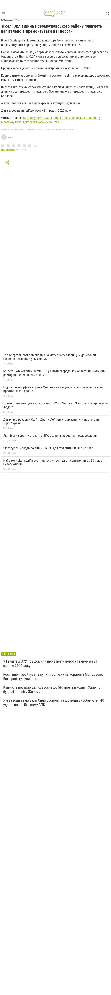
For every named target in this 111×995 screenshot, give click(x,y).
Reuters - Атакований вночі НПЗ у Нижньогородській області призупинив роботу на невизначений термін (54, 373)
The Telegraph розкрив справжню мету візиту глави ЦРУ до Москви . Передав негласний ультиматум (50, 357)
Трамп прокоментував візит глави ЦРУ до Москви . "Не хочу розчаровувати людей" (55, 405)
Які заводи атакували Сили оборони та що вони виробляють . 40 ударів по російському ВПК (53, 702)
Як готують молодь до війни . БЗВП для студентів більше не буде (48, 448)
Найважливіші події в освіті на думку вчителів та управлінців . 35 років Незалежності (52, 462)
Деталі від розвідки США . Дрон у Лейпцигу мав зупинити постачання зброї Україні (51, 421)
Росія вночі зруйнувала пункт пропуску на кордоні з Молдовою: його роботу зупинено (53, 676)
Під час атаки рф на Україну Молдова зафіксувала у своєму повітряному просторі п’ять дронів (53, 389)
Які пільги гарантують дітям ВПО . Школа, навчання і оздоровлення (50, 436)
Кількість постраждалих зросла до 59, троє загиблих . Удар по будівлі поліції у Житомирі (51, 689)
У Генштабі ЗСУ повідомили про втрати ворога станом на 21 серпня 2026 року (50, 663)
